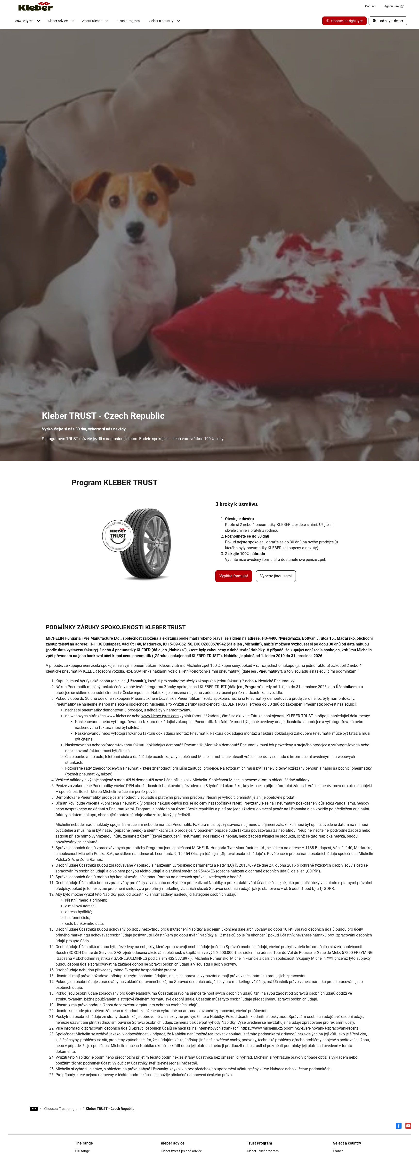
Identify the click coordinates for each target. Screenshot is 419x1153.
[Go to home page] (36, 6)
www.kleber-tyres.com (160, 716)
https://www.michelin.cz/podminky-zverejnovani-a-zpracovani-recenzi (300, 1028)
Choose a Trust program (62, 1109)
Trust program (129, 21)
